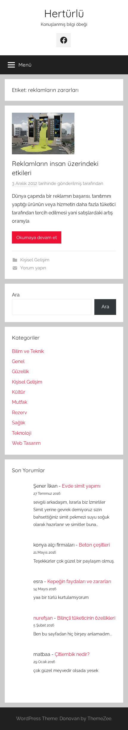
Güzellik (20, 371)
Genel (18, 361)
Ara (16, 295)
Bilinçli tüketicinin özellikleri (86, 618)
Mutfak (19, 402)
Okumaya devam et (36, 237)
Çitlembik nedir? (72, 654)
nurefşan (43, 618)
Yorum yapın (33, 268)
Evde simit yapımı (81, 486)
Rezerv (19, 412)
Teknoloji (21, 433)
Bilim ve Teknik (28, 351)
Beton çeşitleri (94, 545)
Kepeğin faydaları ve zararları (79, 581)
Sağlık (18, 423)
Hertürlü (64, 13)
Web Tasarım (26, 443)
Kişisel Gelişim (34, 260)
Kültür (18, 392)
